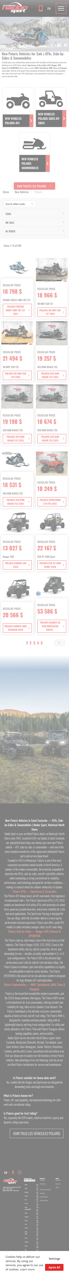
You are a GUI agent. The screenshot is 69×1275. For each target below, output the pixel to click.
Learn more (27, 1269)
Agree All (54, 1267)
